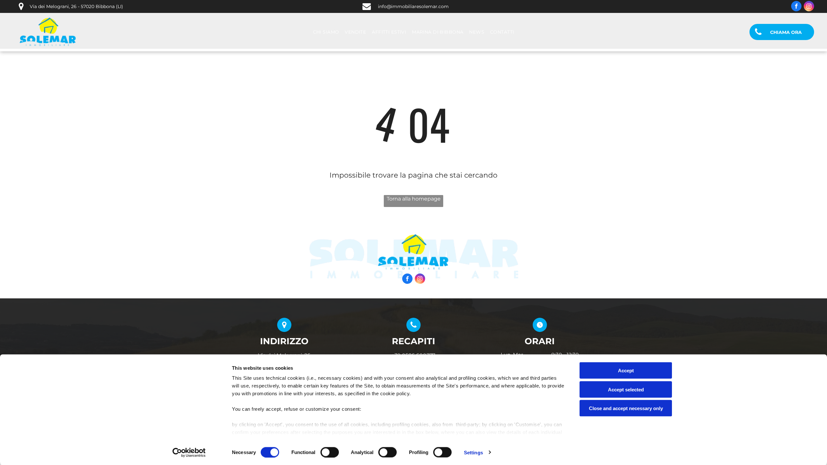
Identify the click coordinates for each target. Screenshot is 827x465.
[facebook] (796, 7)
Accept (626, 370)
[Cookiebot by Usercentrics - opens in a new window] (189, 452)
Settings (473, 452)
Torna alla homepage (414, 199)
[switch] (329, 452)
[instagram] (809, 7)
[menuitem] (326, 32)
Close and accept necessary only (626, 408)
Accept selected (626, 389)
